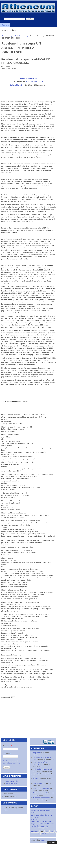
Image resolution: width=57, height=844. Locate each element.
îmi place (36, 779)
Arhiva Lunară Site (12, 781)
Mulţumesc (37, 753)
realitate (36, 774)
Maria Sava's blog (21, 36)
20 (52, 831)
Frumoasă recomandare (42, 798)
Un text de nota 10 (40, 793)
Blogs (10, 36)
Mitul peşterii (37, 783)
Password (7, 753)
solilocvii (34, 819)
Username (7, 746)
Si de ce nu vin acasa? (41, 788)
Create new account (10, 761)
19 (47, 831)
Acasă (4, 36)
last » (44, 833)
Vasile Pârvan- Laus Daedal (41, 822)
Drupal (43, 840)
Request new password (11, 763)
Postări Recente (11, 783)
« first (41, 829)
